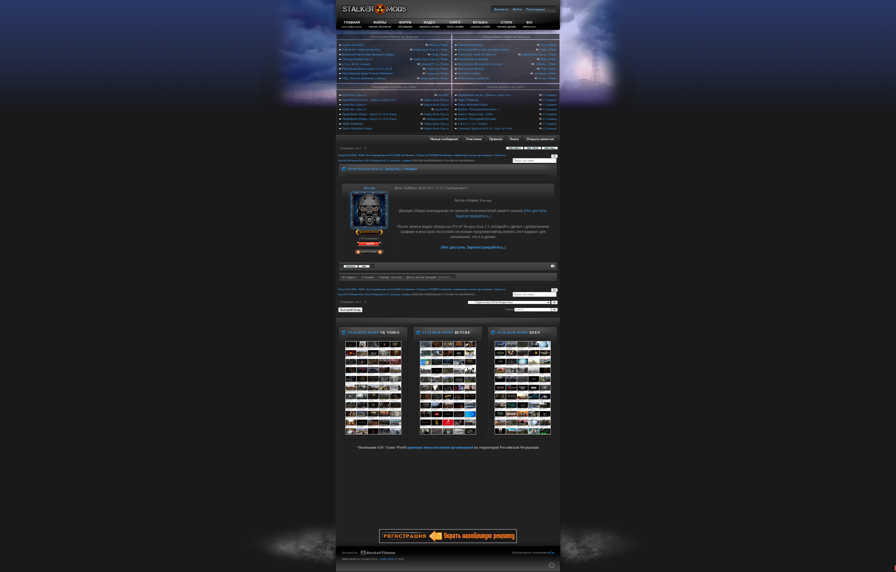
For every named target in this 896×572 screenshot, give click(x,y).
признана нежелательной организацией (440, 447)
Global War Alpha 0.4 (354, 95)
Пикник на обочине (470, 45)
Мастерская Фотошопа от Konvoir (480, 64)
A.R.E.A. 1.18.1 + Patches (472, 123)
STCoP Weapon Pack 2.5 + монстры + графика (388, 160)
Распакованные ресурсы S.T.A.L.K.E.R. (367, 68)
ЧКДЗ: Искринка (352, 123)
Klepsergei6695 (429, 78)
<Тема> (444, 45)
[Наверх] (551, 565)
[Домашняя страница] (364, 266)
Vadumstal (432, 68)
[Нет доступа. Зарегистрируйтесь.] (473, 247)
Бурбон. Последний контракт (477, 119)
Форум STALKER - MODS (351, 155)
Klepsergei (432, 73)
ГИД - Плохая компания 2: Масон (364, 78)
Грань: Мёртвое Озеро (357, 128)
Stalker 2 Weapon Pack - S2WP (475, 114)
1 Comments (550, 95)
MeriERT (443, 95)
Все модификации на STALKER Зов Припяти (390, 155)
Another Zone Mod (353, 45)
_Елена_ (540, 64)
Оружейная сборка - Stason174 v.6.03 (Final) (369, 114)
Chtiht (434, 54)
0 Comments (550, 109)
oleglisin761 (442, 109)
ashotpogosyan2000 (438, 119)
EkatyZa (433, 45)
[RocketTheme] (378, 553)
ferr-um (542, 78)
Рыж (543, 45)
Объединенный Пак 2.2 (357, 59)
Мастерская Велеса (471, 68)
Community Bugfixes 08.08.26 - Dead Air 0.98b (485, 128)
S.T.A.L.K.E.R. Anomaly (356, 64)
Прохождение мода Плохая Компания (367, 73)
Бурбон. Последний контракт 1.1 (479, 109)
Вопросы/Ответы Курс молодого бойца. (368, 54)
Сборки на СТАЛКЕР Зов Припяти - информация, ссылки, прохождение (454, 155)
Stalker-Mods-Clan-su (426, 49)
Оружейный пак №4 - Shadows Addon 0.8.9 (368, 100)
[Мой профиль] (369, 225)
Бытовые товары (469, 73)
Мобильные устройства (473, 78)
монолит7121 (429, 64)
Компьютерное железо (473, 59)
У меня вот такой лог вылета (361, 49)
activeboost (540, 73)
